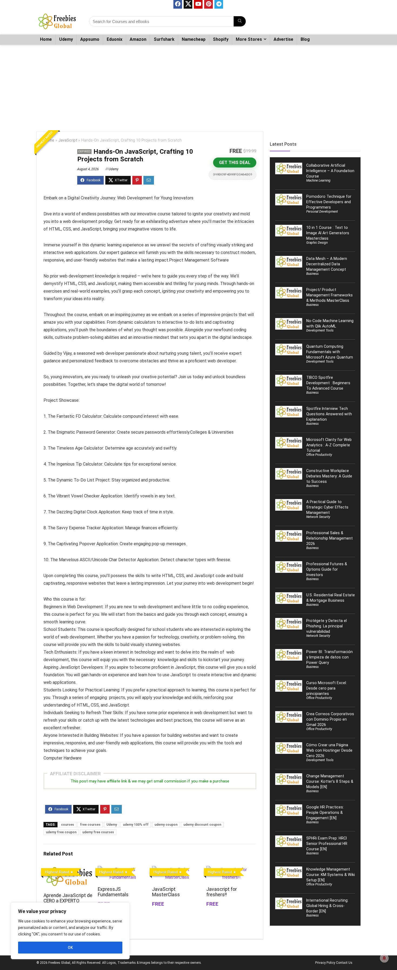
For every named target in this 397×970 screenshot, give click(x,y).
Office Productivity (319, 455)
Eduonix (114, 39)
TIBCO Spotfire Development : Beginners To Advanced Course (328, 382)
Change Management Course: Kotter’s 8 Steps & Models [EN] (329, 781)
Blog (305, 39)
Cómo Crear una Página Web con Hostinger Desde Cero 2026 (329, 750)
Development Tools (320, 330)
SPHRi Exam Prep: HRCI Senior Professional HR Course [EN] (326, 843)
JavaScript (67, 140)
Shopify (220, 39)
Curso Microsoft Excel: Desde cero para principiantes (326, 688)
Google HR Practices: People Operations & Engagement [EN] (325, 812)
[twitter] (188, 4)
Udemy (66, 39)
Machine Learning (318, 180)
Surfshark (164, 39)
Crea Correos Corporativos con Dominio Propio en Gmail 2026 (330, 719)
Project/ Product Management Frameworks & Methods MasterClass (329, 295)
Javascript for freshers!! (221, 892)
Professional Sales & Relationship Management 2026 (329, 538)
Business (312, 274)
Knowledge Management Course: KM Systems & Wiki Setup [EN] (330, 874)
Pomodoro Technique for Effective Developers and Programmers (328, 201)
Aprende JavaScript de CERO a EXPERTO (67, 898)
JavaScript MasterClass (166, 892)
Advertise (283, 39)
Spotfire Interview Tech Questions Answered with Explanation (329, 414)
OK (70, 947)
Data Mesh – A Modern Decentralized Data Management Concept (326, 264)
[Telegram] (218, 4)
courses (67, 825)
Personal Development (322, 211)
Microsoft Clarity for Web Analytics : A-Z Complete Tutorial (329, 445)
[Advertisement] (198, 85)
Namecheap (194, 39)
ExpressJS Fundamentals (113, 892)
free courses (90, 825)
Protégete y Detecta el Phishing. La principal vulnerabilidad (326, 626)
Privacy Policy (325, 963)
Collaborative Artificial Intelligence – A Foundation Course (330, 170)
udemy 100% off (136, 825)
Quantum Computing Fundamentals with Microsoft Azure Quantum (329, 351)
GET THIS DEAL (234, 162)
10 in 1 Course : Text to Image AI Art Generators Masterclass (327, 232)
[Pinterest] (208, 4)
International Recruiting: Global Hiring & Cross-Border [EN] (327, 905)
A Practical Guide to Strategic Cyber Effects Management (327, 507)
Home (46, 39)
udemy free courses (98, 832)
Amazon (138, 39)
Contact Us (344, 963)
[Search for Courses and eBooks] (240, 21)
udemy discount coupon (202, 825)
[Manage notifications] (384, 958)
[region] (70, 930)
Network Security (318, 517)
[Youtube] (198, 4)
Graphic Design (317, 243)
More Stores (249, 39)
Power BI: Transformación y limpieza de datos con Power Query (329, 657)
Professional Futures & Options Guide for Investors (326, 569)
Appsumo (89, 39)
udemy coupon (165, 825)
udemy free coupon (61, 832)
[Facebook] (177, 4)
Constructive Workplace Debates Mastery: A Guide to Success (329, 476)
